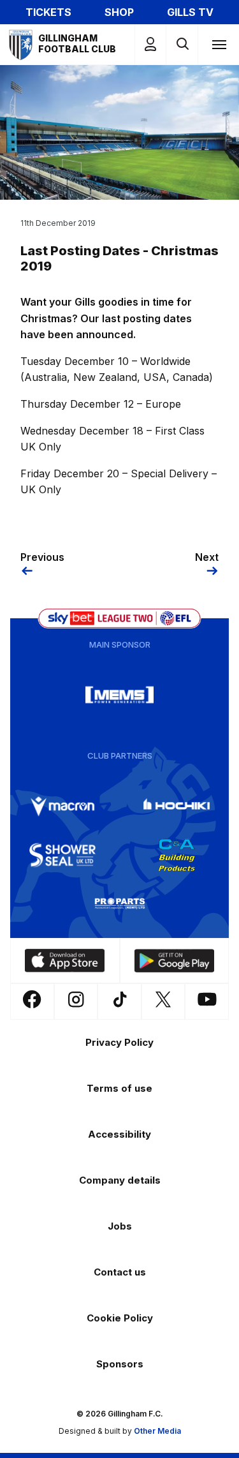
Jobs (120, 1226)
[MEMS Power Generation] (119, 695)
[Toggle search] (182, 44)
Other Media (157, 1431)
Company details (120, 1180)
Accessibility (119, 1134)
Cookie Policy (120, 1318)
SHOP (119, 12)
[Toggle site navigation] (218, 44)
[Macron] (62, 806)
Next (207, 557)
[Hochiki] (176, 806)
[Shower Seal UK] (62, 855)
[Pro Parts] (119, 903)
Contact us (120, 1272)
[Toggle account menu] (150, 44)
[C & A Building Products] (176, 855)
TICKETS (48, 12)
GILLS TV (190, 12)
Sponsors (119, 1364)
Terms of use (119, 1088)
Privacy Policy (119, 1042)
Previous (42, 557)
